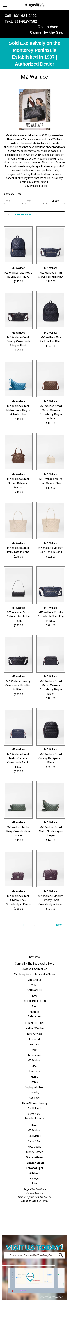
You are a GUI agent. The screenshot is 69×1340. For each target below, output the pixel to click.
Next (59, 925)
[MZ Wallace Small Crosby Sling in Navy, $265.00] (50, 245)
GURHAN (34, 1097)
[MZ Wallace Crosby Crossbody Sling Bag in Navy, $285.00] (50, 585)
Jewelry (34, 1092)
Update (55, 200)
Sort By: (10, 214)
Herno (34, 1076)
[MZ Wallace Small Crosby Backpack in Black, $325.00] (50, 727)
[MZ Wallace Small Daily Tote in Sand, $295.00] (18, 521)
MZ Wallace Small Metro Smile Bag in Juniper (51, 831)
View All (34, 1178)
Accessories (34, 1055)
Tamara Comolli (34, 1162)
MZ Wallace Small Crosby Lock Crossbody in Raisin (18, 900)
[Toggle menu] (5, 5)
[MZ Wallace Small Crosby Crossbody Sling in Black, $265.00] (18, 310)
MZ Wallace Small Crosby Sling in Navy (50, 275)
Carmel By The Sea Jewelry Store (34, 963)
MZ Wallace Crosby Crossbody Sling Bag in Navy (51, 616)
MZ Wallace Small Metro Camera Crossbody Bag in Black (51, 687)
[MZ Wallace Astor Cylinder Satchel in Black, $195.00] (18, 585)
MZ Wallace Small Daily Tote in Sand (18, 550)
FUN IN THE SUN (34, 1023)
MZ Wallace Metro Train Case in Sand (51, 481)
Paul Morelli (34, 1108)
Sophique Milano (34, 1087)
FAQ (34, 995)
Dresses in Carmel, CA (34, 968)
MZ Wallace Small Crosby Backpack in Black (50, 758)
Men (34, 1049)
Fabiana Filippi (34, 1168)
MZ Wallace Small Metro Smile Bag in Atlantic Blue (18, 410)
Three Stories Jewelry (34, 1103)
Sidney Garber (34, 1151)
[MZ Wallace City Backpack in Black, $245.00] (50, 310)
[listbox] (27, 214)
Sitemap (35, 1011)
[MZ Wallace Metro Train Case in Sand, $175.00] (50, 452)
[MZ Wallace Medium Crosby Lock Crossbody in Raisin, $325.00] (50, 869)
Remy (34, 1081)
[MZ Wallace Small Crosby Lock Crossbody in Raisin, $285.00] (18, 869)
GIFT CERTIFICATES (34, 1001)
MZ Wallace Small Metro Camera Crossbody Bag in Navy (18, 760)
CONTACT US (34, 990)
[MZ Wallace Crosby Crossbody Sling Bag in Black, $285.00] (18, 654)
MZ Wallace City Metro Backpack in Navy (18, 275)
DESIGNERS (34, 979)
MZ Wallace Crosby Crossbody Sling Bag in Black (18, 685)
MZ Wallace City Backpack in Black (51, 339)
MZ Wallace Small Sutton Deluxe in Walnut (18, 483)
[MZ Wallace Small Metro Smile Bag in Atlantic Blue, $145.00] (18, 379)
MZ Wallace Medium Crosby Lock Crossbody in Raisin (50, 900)
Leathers (34, 1071)
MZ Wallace (34, 1060)
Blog (34, 1006)
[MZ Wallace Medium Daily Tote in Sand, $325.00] (50, 521)
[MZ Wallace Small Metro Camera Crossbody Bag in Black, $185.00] (50, 654)
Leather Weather (34, 1028)
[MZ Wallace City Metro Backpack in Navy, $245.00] (18, 245)
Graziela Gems (34, 1157)
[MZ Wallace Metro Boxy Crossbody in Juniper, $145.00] (18, 800)
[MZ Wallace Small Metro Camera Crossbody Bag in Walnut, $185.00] (50, 379)
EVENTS (34, 985)
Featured (34, 1039)
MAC (34, 1065)
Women (34, 1044)
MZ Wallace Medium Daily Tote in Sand (50, 550)
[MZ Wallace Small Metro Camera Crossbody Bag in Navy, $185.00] (18, 727)
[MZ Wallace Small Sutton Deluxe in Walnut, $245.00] (18, 452)
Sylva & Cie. (34, 1113)
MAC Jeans (34, 1146)
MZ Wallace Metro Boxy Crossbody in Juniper (18, 831)
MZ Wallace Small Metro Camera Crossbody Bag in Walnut (51, 412)
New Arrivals (34, 1033)
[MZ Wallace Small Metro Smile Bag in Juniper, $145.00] (50, 800)
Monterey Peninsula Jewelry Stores (34, 974)
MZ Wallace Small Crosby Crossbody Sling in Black (18, 341)
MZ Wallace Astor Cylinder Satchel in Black (18, 616)
